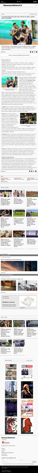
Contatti (3, 448)
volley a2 (29, 238)
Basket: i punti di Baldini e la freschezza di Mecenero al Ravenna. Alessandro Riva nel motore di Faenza (5, 223)
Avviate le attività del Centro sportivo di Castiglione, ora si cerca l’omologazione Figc (19, 221)
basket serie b (16, 238)
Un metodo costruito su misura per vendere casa (12, 279)
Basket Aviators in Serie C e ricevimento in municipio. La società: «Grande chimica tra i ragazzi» (6, 242)
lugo (2, 238)
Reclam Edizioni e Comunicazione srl (8, 445)
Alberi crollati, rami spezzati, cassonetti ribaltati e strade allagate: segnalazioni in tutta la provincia (19, 332)
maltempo (16, 328)
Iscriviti (34, 461)
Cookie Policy (9, 471)
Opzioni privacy (4, 455)
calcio (2, 198)
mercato (2, 217)
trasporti (29, 328)
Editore (3, 451)
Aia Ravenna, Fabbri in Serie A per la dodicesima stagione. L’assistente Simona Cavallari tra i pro (5, 202)
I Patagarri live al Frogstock (19, 179)
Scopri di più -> (3, 272)
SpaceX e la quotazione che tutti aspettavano (11, 259)
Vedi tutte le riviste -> (29, 360)
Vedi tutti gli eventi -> (4, 181)
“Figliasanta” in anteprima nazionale (5, 179)
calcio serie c (29, 198)
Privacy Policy (4, 454)
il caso (2, 328)
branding (15, 198)
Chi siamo (3, 449)
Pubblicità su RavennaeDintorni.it (8, 452)
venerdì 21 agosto (4, 178)
